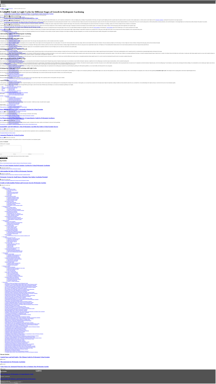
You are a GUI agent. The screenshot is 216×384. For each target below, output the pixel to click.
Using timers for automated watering (13, 275)
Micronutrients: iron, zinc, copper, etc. (14, 213)
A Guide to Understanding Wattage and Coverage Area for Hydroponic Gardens (19, 302)
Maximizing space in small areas (13, 224)
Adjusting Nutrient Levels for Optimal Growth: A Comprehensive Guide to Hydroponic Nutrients (22, 326)
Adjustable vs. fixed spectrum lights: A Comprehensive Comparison (17, 312)
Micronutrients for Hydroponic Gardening (12, 362)
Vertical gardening (6, 220)
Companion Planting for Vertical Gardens (12, 305)
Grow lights (1, 8)
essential (3, 88)
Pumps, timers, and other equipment (11, 272)
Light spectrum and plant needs (12, 239)
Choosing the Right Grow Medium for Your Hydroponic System (16, 283)
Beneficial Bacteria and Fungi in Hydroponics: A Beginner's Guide (17, 294)
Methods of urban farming (9, 261)
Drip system (9, 195)
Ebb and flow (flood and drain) (12, 192)
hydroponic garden (5, 87)
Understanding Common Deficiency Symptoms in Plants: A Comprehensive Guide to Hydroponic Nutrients (24, 333)
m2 (2, 89)
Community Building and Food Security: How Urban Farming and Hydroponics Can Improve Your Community (25, 311)
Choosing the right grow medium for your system (16, 268)
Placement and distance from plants (13, 249)
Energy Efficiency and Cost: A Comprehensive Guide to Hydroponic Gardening (19, 322)
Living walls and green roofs (12, 228)
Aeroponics (9, 191)
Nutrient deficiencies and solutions (11, 216)
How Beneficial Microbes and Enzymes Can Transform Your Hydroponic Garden (19, 338)
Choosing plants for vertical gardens (11, 230)
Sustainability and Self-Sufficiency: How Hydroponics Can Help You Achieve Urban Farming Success (23, 337)
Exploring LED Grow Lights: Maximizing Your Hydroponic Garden (17, 290)
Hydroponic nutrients (6, 206)
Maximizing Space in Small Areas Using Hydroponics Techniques (16, 351)
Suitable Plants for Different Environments (12, 315)
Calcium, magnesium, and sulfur (13, 215)
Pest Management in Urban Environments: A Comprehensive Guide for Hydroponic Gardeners (22, 335)
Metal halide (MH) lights (11, 244)
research (3, 90)
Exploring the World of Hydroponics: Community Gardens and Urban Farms (18, 303)
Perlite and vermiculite (11, 270)
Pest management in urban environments (14, 258)
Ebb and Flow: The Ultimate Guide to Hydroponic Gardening (16, 288)
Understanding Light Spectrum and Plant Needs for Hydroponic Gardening (18, 301)
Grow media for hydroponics (10, 267)
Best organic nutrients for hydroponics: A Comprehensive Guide (16, 325)
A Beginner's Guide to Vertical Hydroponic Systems (14, 332)
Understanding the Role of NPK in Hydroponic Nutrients (15, 328)
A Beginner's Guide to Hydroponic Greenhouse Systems (15, 331)
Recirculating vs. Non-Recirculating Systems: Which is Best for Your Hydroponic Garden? (21, 284)
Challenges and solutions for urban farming (12, 257)
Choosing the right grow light (10, 237)
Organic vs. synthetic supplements (13, 281)
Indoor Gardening (8, 234)
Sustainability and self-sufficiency (13, 255)
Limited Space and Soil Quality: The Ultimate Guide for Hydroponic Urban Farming (20, 295)
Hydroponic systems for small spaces (13, 203)
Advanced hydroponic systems (10, 196)
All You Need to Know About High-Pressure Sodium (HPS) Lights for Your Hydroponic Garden (22, 323)
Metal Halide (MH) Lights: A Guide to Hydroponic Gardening (16, 310)
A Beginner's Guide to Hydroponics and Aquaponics (14, 321)
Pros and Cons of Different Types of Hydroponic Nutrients (15, 306)
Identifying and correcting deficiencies (14, 217)
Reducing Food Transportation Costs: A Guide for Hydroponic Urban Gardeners (19, 318)
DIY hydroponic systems (9, 201)
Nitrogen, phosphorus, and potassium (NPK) (15, 214)
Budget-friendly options (11, 204)
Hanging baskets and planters (12, 229)
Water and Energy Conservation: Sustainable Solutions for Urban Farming (18, 320)
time (2, 86)
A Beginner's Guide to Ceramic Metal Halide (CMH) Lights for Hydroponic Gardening (20, 285)
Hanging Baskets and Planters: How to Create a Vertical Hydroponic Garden (18, 298)
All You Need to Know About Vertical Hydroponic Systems (15, 329)
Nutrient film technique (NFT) (12, 193)
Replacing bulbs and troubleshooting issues (14, 250)
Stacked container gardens (11, 227)
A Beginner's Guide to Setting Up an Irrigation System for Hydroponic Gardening (19, 343)
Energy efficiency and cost (12, 241)
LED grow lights (10, 246)
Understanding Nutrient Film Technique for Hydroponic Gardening (17, 330)
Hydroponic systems (6, 188)
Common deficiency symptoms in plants (14, 219)
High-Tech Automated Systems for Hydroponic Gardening (15, 297)
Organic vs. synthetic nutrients (10, 207)
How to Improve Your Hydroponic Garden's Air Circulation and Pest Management (19, 289)
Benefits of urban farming (9, 253)
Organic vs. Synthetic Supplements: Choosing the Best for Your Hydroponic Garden (20, 336)
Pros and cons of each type (12, 208)
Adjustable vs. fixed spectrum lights (13, 238)
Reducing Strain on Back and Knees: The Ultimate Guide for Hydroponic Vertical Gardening (21, 304)
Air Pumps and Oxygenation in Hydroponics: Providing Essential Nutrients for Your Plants (21, 286)
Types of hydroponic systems (10, 189)
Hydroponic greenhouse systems (13, 197)
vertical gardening (96, 27)
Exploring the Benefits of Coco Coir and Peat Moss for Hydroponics (17, 307)
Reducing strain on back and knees (13, 223)
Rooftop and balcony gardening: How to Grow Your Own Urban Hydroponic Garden (20, 346)
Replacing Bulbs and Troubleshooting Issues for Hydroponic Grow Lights (18, 344)
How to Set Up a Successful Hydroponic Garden (13, 300)
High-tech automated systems (12, 199)
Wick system (9, 194)
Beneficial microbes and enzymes (13, 278)
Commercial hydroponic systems (13, 198)
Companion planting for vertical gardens (14, 232)
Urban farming (5, 252)
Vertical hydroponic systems (12, 200)
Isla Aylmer (2, 16)
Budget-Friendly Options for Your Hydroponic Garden (14, 339)
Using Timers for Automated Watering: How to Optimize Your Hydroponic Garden (19, 308)
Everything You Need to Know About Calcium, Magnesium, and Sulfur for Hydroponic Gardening (22, 317)
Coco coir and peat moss (11, 271)
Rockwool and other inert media (13, 269)
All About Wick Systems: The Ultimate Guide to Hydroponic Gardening (18, 296)
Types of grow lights (8, 242)
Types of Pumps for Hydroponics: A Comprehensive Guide (15, 313)
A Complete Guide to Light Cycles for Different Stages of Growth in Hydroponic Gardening (21, 324)
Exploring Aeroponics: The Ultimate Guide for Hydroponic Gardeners (17, 316)
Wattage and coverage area (12, 240)
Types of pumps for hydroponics (13, 274)
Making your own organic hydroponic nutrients (15, 210)
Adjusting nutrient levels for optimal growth (15, 218)
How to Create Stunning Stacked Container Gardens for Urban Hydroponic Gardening (20, 287)
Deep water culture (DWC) (12, 190)
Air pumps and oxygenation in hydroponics (15, 276)
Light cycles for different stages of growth (14, 251)
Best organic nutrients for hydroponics (14, 209)
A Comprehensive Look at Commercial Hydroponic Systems (16, 327)
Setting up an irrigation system (12, 273)
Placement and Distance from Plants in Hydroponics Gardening (16, 309)
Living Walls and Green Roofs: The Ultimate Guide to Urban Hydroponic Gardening (20, 345)
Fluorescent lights (10, 245)
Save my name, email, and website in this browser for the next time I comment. (15, 156)
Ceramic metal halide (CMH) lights (13, 243)
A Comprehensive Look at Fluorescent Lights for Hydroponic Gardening (18, 314)
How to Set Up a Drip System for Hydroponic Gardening (15, 340)
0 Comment (23, 16)
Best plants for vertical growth (12, 233)
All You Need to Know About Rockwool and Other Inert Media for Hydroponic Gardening (21, 293)
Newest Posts (5, 282)
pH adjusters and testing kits (12, 280)
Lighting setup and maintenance (9, 8)
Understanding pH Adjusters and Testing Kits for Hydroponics (16, 291)
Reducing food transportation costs (13, 256)
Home (4, 187)
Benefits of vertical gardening (10, 221)
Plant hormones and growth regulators (14, 279)
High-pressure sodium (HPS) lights (13, 247)
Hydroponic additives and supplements (12, 277)
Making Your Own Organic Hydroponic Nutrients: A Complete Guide (17, 319)
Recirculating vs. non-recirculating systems (14, 205)
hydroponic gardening (4, 19)
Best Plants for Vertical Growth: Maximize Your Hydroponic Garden (17, 341)
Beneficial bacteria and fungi (12, 212)
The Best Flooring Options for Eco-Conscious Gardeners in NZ (18, 235)
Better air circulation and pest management (14, 222)
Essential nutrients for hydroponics (11, 211)
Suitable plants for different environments (14, 231)
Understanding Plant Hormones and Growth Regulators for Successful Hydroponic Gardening (21, 299)
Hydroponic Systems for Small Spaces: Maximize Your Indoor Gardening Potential (19, 292)
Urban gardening (110, 27)
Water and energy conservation (12, 259)
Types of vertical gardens (9, 225)
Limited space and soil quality (12, 260)
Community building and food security (14, 254)
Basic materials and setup (11, 202)
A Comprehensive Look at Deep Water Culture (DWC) (15, 334)
